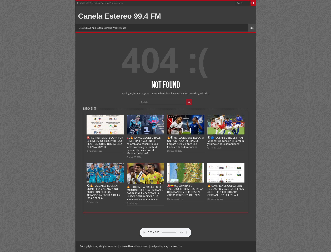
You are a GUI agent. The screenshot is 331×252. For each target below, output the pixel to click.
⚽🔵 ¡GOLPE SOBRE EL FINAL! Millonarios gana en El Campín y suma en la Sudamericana (225, 141)
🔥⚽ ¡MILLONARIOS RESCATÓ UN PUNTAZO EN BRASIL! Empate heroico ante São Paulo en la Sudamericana (185, 142)
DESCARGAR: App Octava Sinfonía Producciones (100, 3)
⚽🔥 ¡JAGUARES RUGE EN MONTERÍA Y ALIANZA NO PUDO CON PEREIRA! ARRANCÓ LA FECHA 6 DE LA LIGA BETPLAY (103, 192)
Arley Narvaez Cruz (172, 246)
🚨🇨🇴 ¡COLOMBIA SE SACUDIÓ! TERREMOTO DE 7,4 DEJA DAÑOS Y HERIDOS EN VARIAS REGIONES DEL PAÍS (185, 190)
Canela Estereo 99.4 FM (119, 16)
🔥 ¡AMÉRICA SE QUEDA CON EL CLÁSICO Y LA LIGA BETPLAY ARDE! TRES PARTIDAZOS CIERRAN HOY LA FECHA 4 (225, 190)
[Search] (253, 3)
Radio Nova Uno (140, 246)
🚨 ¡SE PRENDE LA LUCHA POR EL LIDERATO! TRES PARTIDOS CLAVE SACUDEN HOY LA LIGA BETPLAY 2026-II (105, 142)
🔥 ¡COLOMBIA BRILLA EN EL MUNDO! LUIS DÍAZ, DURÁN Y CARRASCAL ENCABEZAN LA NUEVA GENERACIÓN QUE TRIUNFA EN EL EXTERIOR (145, 193)
